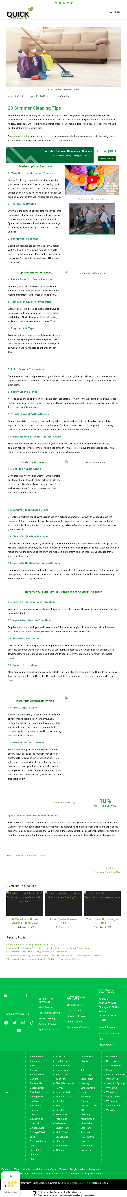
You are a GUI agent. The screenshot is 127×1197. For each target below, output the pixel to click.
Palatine (85, 1132)
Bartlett (34, 1079)
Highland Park (63, 1096)
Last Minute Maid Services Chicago (47, 797)
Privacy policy (106, 1044)
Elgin (32, 1159)
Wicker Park (113, 1101)
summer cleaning (37, 855)
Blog (101, 1039)
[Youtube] (19, 1030)
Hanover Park (62, 1092)
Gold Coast (62, 1132)
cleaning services (19, 855)
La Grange (86, 1074)
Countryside (36, 1119)
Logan (84, 1092)
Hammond (61, 1145)
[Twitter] (15, 1022)
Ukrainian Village (115, 1074)
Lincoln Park (62, 1128)
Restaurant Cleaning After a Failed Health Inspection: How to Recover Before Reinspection (47, 948)
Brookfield (35, 1092)
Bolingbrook (36, 1096)
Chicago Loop (37, 1128)
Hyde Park (61, 1105)
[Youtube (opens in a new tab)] (68, 2)
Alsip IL (34, 1065)
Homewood (61, 1114)
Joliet (84, 1070)
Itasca (84, 1065)
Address (103, 999)
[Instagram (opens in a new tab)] (64, 2)
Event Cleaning (75, 1021)
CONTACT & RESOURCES (106, 991)
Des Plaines (36, 1150)
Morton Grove (88, 1105)
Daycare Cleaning (76, 1016)
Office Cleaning (75, 1005)
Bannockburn (37, 1074)
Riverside (86, 1141)
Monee (84, 1101)
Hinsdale (60, 1101)
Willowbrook (113, 1105)
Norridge (86, 1114)
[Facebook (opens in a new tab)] (60, 2)
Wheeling (111, 1088)
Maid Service (45, 1007)
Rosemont (111, 1056)
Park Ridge (61, 1119)
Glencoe (59, 1141)
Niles (83, 1110)
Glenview (60, 1079)
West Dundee (113, 1096)
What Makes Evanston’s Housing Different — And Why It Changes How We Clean (43, 959)
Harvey (59, 1088)
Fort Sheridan (62, 1065)
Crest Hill (35, 1123)
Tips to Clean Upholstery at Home (102, 921)
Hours (102, 1019)
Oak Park (86, 1128)
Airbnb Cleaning (47, 1024)
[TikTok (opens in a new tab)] (71, 2)
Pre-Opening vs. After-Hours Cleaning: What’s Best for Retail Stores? (37, 951)
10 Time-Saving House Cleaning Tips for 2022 (25, 921)
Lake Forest (87, 1079)
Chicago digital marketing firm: (76, 1183)
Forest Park (61, 1070)
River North (112, 1061)
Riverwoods (87, 1145)
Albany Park (36, 1056)
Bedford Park (37, 1088)
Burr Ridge (35, 1105)
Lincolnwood (88, 1088)
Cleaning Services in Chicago (64, 802)
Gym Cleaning (74, 1010)
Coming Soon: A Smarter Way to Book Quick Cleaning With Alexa (35, 944)
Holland (60, 1150)
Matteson (86, 1096)
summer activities (21, 136)
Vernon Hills (113, 1079)
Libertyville (87, 1056)
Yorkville (110, 1110)
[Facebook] (6, 1022)
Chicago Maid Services (82, 156)
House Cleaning (61, 96)
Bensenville (36, 1083)
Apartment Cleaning (49, 1029)
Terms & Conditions (109, 1033)
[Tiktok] (32, 1022)
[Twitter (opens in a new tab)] (56, 2)
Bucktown (35, 1101)
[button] (113, 1027)
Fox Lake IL (61, 1074)
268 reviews (11, 1192)
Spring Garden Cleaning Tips (63, 921)
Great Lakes (61, 1137)
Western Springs (116, 1083)
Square (110, 1070)
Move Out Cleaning (49, 1013)
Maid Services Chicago (62, 156)
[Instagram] (23, 1022)
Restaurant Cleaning (78, 1027)
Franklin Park (62, 1061)
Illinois (84, 1061)
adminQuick (16, 96)
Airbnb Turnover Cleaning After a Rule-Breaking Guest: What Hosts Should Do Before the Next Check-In (53, 955)
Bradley (34, 1110)
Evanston (60, 1056)
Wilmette (60, 1123)
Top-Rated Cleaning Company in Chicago (67, 151)
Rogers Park (87, 1150)
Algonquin (35, 1061)
